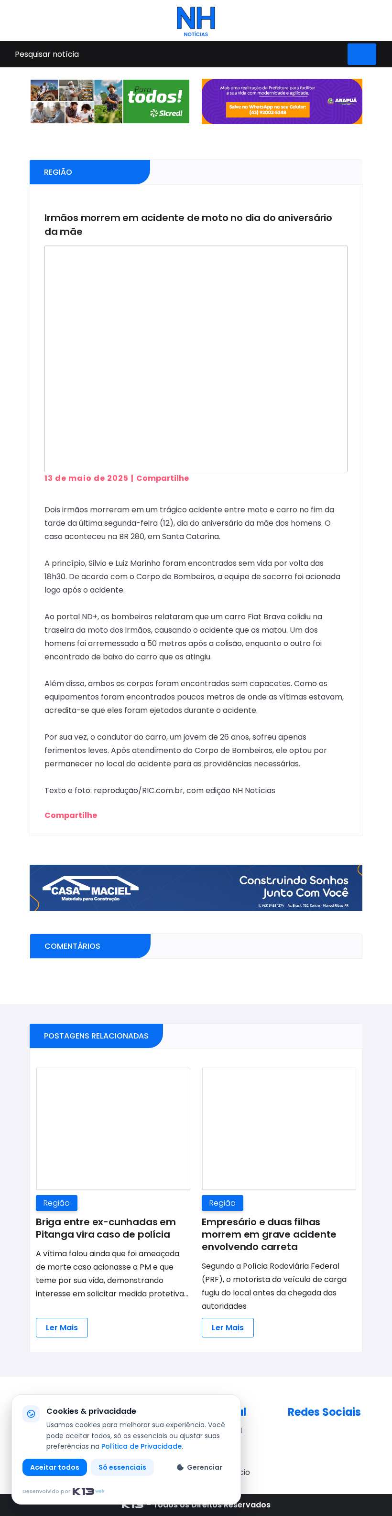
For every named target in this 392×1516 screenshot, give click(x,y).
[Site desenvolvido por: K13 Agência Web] (132, 1505)
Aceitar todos (54, 1467)
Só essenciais (122, 1467)
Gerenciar (204, 1467)
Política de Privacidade (141, 1446)
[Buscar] (362, 54)
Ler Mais (62, 1327)
